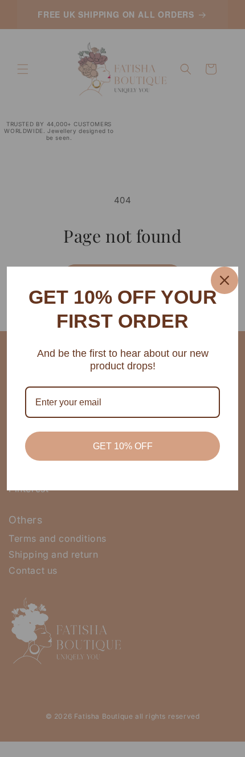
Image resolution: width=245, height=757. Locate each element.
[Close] (224, 280)
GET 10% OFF (123, 446)
